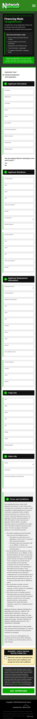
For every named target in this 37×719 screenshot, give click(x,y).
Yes (6, 163)
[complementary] (31, 713)
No (6, 165)
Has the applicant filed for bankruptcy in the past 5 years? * (19, 159)
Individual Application (12, 75)
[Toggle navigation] (34, 5)
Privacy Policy (17, 684)
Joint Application (10, 77)
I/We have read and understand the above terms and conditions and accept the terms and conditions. (20, 660)
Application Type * (11, 72)
